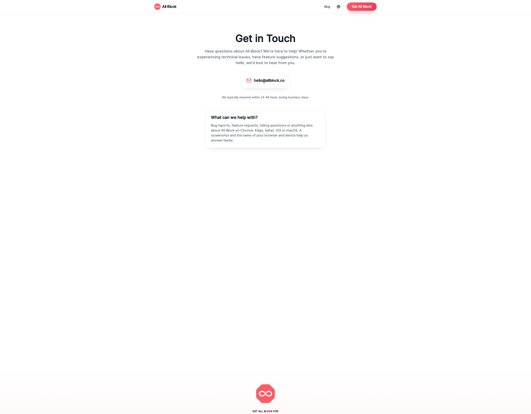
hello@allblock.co (269, 80)
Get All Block (362, 7)
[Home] (265, 393)
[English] (338, 6)
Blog (327, 6)
